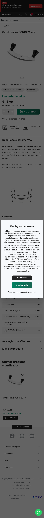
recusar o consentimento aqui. (24, 292)
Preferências (22, 278)
